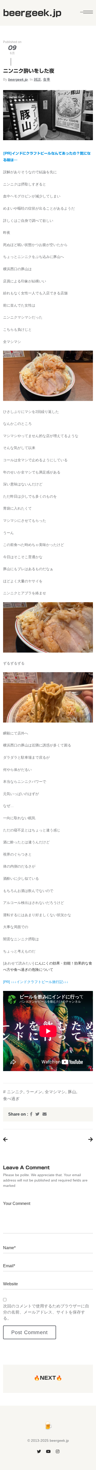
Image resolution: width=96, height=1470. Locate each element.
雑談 (37, 79)
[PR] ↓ (8, 982)
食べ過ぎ (11, 1099)
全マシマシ (55, 1092)
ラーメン (34, 1092)
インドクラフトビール (34, 982)
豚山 (72, 1092)
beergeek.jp (18, 79)
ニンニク (15, 1092)
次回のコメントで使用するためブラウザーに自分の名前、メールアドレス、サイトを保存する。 (46, 1312)
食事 (46, 79)
